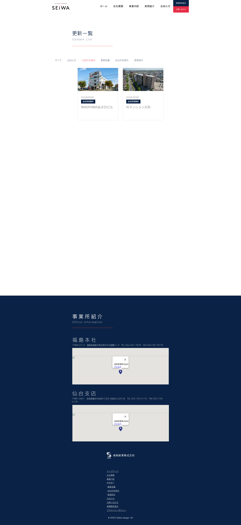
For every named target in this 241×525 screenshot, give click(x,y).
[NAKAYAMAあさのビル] (98, 79)
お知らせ (71, 60)
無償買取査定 (112, 506)
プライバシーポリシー (116, 510)
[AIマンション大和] (143, 79)
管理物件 (138, 60)
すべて (58, 60)
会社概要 (111, 475)
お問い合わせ (112, 502)
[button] (150, 6)
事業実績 (105, 60)
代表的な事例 (88, 60)
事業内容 (111, 479)
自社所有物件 (122, 60)
